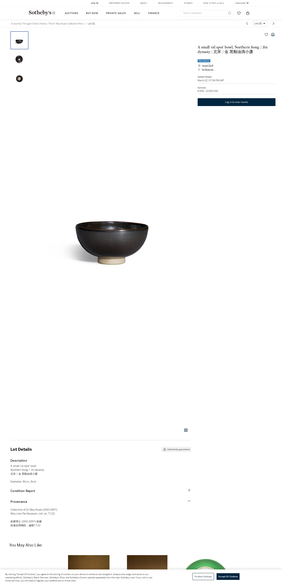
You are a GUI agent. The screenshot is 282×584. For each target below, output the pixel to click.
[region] (141, 576)
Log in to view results (236, 102)
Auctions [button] (71, 13)
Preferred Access (119, 3)
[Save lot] (266, 34)
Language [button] (240, 3)
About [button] (143, 3)
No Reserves (207, 69)
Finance (154, 13)
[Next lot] (273, 23)
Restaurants (165, 3)
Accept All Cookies (228, 576)
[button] (113, 227)
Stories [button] (188, 3)
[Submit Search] (229, 13)
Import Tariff (207, 65)
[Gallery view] (185, 430)
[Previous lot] (247, 23)
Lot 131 (91, 23)
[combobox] (206, 13)
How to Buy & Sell (214, 3)
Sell (137, 13)
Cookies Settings (203, 576)
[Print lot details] (272, 34)
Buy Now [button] (92, 13)
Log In (94, 3)
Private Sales (116, 13)
